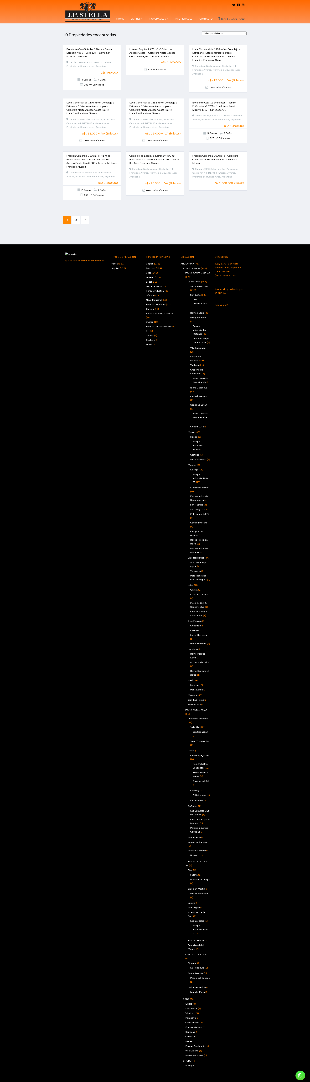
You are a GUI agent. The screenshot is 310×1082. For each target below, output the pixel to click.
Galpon (150, 263)
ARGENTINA (187, 263)
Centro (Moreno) (199, 522)
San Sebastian (200, 732)
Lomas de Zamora (197, 842)
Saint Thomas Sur (199, 741)
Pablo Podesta (198, 643)
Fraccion (150, 268)
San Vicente (194, 837)
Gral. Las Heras (196, 700)
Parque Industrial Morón (197, 445)
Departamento (154, 286)
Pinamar (192, 963)
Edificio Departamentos (159, 326)
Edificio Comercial (155, 304)
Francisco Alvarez (199, 487)
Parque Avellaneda (195, 1046)
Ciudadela (195, 625)
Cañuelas (192, 806)
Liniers (188, 1003)
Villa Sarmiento (198, 459)
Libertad (194, 685)
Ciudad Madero (198, 396)
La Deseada (196, 800)
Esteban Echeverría (198, 718)
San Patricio (196, 504)
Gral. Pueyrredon (197, 987)
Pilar (190, 870)
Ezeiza (191, 750)
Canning (194, 790)
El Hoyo (189, 1065)
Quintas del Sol (201, 781)
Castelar (194, 454)
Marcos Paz (194, 704)
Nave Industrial (154, 300)
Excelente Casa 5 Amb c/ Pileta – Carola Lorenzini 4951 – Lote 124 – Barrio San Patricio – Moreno (89, 53)
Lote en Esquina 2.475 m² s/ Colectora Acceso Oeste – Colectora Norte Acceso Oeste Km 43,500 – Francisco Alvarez (152, 53)
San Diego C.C (198, 509)
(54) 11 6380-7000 (233, 19)
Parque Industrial (155, 291)
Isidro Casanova (198, 387)
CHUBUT (188, 1061)
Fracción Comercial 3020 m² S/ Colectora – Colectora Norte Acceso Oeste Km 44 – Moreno (216, 159)
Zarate (191, 903)
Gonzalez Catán (198, 405)
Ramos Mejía (197, 313)
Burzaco (194, 855)
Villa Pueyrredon (199, 893)
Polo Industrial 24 (199, 514)
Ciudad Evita (197, 426)
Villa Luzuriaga (198, 348)
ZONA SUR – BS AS (196, 710)
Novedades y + (158, 18)
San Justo (195, 295)
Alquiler (115, 268)
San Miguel (194, 907)
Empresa (136, 18)
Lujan (190, 585)
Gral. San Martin (196, 889)
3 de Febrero (195, 621)
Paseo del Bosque (200, 978)
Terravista (195, 571)
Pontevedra (196, 689)
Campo (150, 309)
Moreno (192, 465)
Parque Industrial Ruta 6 (200, 929)
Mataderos (191, 1008)
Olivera (194, 589)
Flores (188, 1041)
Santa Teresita (195, 973)
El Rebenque (199, 795)
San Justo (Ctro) (199, 286)
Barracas (190, 1032)
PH (147, 331)
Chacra (150, 335)
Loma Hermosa (198, 635)
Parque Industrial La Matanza (199, 330)
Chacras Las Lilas (199, 594)
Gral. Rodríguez (196, 557)
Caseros (194, 630)
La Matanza (194, 281)
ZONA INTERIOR (194, 940)
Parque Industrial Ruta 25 (200, 478)
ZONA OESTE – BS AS (197, 273)
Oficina (150, 295)
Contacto (206, 18)
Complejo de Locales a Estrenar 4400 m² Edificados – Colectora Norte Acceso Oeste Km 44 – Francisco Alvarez (154, 159)
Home (120, 18)
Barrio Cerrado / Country (159, 313)
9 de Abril (195, 727)
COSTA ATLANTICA (196, 954)
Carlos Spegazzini (199, 755)
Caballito (190, 1036)
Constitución (192, 1022)
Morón (191, 432)
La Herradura (197, 967)
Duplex (150, 322)
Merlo (191, 680)
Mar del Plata (197, 992)
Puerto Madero (193, 1027)
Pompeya (190, 1018)
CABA (186, 999)
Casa (148, 272)
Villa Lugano (191, 1050)
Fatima (194, 874)
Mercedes (193, 695)
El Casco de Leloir (199, 662)
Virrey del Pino (198, 317)
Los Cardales (197, 921)
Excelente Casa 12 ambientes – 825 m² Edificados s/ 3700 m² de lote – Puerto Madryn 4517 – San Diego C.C (214, 106)
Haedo (193, 437)
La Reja (194, 469)
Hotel (149, 344)
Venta (114, 263)
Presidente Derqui (200, 879)
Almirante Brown (197, 850)
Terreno (150, 277)
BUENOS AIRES (191, 268)
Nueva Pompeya (194, 1055)
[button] (300, 1075)
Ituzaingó (193, 649)
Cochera (150, 340)
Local (149, 281)
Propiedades (183, 18)
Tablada (194, 365)
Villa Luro (190, 1013)
